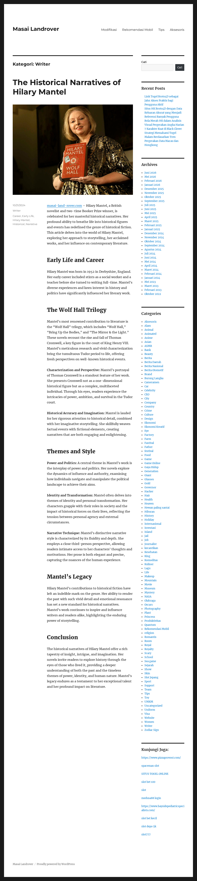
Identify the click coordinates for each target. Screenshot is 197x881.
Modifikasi (109, 30)
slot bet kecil (149, 818)
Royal (147, 645)
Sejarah (149, 665)
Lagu (147, 568)
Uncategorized (153, 705)
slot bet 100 (148, 782)
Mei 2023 (150, 282)
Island (148, 532)
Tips (161, 30)
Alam (147, 325)
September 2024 (154, 245)
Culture (148, 414)
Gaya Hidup (151, 467)
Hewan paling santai (156, 507)
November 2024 (154, 237)
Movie (148, 584)
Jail (146, 536)
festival (148, 451)
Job (146, 540)
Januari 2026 (152, 185)
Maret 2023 (151, 286)
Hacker (148, 491)
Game (148, 459)
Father (148, 447)
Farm (147, 439)
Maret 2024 (151, 269)
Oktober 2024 (152, 241)
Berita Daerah (152, 362)
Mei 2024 (150, 261)
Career (17, 216)
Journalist (150, 544)
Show (147, 669)
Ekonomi (150, 422)
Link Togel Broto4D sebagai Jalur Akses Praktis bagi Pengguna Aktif (161, 100)
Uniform (149, 709)
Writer (17, 210)
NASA (147, 596)
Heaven (149, 503)
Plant (147, 612)
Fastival (149, 443)
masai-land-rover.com (64, 205)
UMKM (148, 701)
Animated (150, 333)
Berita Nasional (153, 366)
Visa (147, 713)
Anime (148, 338)
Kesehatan (150, 552)
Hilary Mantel (21, 220)
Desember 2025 (154, 189)
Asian (147, 342)
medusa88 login (151, 798)
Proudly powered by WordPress (56, 864)
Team (147, 689)
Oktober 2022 (152, 294)
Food (147, 455)
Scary (147, 653)
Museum (149, 588)
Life (146, 572)
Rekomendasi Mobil (137, 30)
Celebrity (149, 390)
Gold (147, 483)
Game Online (152, 463)
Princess (149, 616)
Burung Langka (153, 378)
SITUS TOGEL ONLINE (154, 774)
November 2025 (154, 193)
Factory (149, 435)
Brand (148, 374)
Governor (150, 487)
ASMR (148, 346)
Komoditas (151, 560)
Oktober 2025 (152, 197)
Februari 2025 (153, 225)
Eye (146, 431)
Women (149, 722)
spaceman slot (150, 765)
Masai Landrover (36, 29)
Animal (148, 329)
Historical (19, 224)
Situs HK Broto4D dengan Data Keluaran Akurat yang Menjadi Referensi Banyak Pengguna (163, 112)
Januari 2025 (152, 229)
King (147, 556)
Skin (147, 673)
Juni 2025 (150, 209)
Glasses (149, 479)
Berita (148, 358)
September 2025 (154, 201)
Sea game (150, 661)
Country (149, 406)
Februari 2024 (153, 273)
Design (148, 418)
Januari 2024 (152, 277)
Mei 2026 (150, 176)
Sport (147, 681)
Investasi (150, 528)
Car (146, 386)
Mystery (149, 592)
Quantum (150, 625)
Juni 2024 (150, 257)
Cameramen (151, 382)
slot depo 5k (148, 826)
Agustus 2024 (152, 249)
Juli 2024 (149, 253)
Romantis (150, 637)
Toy (146, 697)
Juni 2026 (150, 172)
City (146, 398)
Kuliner (149, 564)
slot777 (146, 834)
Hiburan (149, 511)
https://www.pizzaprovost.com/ (161, 757)
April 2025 (150, 217)
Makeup (149, 576)
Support (149, 685)
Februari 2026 (153, 180)
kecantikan (151, 548)
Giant (147, 475)
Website (149, 718)
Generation (151, 471)
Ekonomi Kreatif (154, 426)
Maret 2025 (151, 221)
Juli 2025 (149, 205)
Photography (152, 608)
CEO (146, 394)
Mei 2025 (150, 213)
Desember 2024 (154, 233)
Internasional (152, 523)
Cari (144, 62)
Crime (148, 410)
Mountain (150, 580)
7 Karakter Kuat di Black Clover (163, 129)
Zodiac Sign (151, 730)
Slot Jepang (151, 677)
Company (150, 402)
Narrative (31, 224)
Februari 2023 (152, 290)
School (148, 657)
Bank (147, 350)
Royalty (149, 649)
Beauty (148, 354)
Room (148, 641)
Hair (147, 495)
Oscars (148, 604)
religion (149, 633)
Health (148, 499)
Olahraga (149, 600)
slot (143, 790)
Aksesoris (177, 30)
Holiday (149, 519)
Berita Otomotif (153, 370)
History (149, 515)
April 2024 (150, 265)
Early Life (28, 216)
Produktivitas (152, 620)
